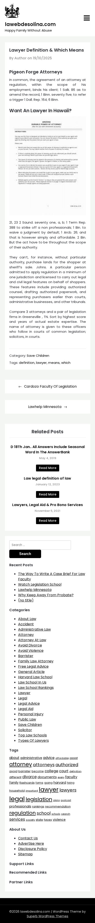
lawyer (41, 362)
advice (49, 757)
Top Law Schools (32, 735)
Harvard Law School (35, 677)
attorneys (44, 765)
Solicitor (25, 729)
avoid (13, 771)
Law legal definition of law (47, 478)
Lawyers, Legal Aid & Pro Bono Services (47, 504)
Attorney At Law (32, 640)
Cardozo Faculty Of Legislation (50, 386)
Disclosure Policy (32, 848)
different (15, 777)
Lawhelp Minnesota (44, 406)
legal (17, 798)
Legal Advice (29, 703)
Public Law (27, 719)
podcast (66, 800)
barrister (24, 771)
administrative (31, 758)
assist (74, 758)
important (32, 790)
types (48, 820)
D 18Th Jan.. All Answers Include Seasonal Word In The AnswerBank (48, 449)
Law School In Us (32, 682)
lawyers (67, 790)
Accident (26, 624)
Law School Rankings (36, 687)
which (65, 362)
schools (55, 814)
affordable (62, 758)
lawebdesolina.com (30, 24)
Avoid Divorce (30, 645)
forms (39, 783)
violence (59, 820)
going (48, 783)
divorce (29, 776)
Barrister (25, 655)
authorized (66, 765)
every (61, 777)
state (39, 820)
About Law (27, 618)
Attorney (26, 634)
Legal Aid (25, 708)
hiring (70, 783)
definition (26, 362)
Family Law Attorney (35, 661)
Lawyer (24, 692)
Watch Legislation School (39, 584)
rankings (38, 806)
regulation (22, 812)
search (65, 814)
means (54, 362)
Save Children (38, 355)
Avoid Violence (31, 650)
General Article (31, 671)
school (44, 813)
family (14, 783)
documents (47, 777)
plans (56, 800)
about (14, 757)
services (17, 819)
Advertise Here (31, 843)
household (17, 790)
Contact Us (28, 838)
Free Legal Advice (33, 666)
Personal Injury (31, 714)
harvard (59, 782)
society (30, 820)
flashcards (27, 783)
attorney (20, 764)
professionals (20, 806)
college (51, 771)
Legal (22, 698)
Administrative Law (34, 629)
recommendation (58, 806)
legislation (39, 799)
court (63, 771)
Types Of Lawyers (33, 740)
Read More (47, 468)
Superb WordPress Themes (47, 916)
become (38, 771)
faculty (71, 776)
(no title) (26, 600)
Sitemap (25, 854)
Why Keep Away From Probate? (46, 595)
